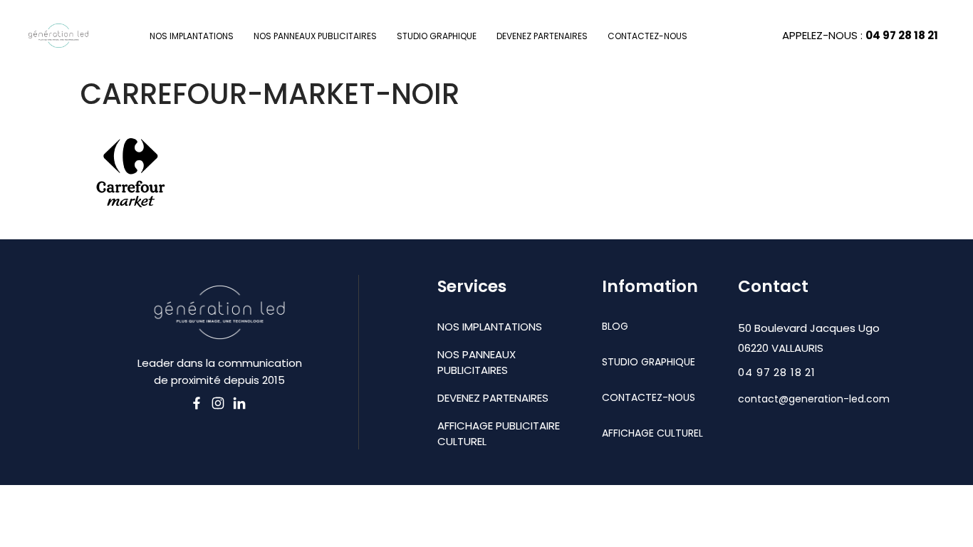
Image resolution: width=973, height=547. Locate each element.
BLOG (615, 326)
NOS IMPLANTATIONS (192, 36)
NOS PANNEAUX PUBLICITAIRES (315, 36)
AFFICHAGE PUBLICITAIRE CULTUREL (498, 433)
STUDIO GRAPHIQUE (437, 36)
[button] (777, 372)
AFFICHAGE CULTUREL (652, 433)
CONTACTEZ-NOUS (647, 36)
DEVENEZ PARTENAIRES (542, 36)
